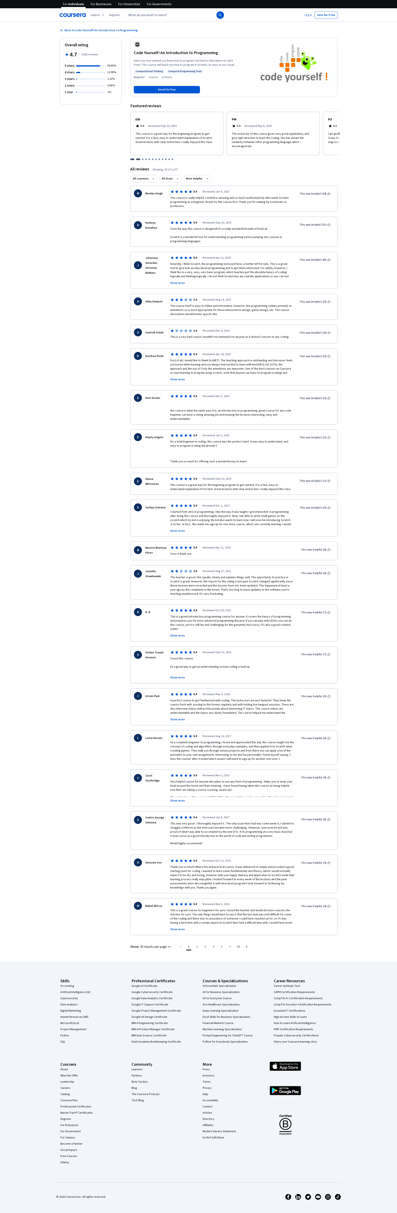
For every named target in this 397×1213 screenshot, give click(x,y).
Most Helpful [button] (194, 179)
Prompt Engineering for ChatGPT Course (228, 1035)
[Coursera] (73, 15)
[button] (115, 15)
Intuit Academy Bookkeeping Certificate (156, 1042)
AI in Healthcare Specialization (221, 1005)
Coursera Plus (69, 1100)
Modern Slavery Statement (219, 1131)
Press (206, 1069)
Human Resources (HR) (74, 1017)
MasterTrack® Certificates (76, 1113)
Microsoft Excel (69, 1023)
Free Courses (68, 1156)
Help (205, 1094)
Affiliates (208, 1125)
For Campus (67, 1138)
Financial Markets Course (218, 1023)
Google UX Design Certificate (149, 1017)
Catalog (65, 1094)
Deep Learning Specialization (220, 1011)
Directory (208, 1119)
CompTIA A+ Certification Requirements (298, 998)
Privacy (207, 1088)
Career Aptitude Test (287, 986)
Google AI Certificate (144, 986)
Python (64, 1035)
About (64, 1069)
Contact (207, 1107)
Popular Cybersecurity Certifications (296, 1035)
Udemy (64, 1162)
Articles (207, 1113)
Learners (137, 1069)
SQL (62, 1042)
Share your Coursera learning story (295, 1042)
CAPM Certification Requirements (294, 992)
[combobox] (166, 15)
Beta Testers (140, 1082)
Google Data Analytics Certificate (152, 998)
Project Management (73, 1029)
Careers (65, 1088)
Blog (134, 1088)
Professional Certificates (75, 1107)
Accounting (67, 986)
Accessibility (210, 1100)
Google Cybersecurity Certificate (152, 992)
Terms (207, 1082)
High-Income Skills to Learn (290, 1017)
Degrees (65, 1119)
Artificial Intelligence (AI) (75, 992)
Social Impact (68, 1150)
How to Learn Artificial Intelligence (295, 1023)
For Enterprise (69, 1125)
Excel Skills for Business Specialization (226, 1017)
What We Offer (69, 1076)
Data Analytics (69, 1005)
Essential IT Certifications (289, 1011)
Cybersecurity (69, 998)
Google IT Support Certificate (150, 1005)
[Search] (220, 15)
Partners (137, 1076)
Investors (208, 1076)
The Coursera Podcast (145, 1094)
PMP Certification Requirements (293, 1029)
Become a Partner (71, 1144)
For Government (70, 1131)
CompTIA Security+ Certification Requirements (302, 1005)
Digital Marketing (70, 1011)
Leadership (67, 1082)
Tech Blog (138, 1100)
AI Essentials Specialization (219, 986)
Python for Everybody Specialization (225, 1042)
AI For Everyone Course (217, 998)
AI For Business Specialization (221, 992)
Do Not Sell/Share (213, 1138)
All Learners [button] (140, 179)
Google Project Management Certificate (156, 1011)
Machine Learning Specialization (222, 1029)
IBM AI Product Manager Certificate (153, 1029)
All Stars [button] (167, 179)
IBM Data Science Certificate (149, 1035)
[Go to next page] (246, 946)
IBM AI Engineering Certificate (150, 1023)
